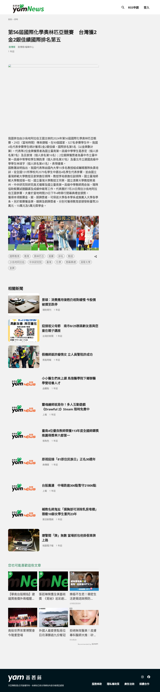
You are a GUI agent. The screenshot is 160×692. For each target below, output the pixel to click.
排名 (60, 256)
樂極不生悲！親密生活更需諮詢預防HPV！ (83, 596)
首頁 (10, 19)
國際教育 (15, 256)
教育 (26, 256)
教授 (70, 256)
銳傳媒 (12, 46)
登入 (146, 7)
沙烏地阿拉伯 (17, 262)
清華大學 (85, 262)
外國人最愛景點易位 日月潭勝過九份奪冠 (53, 633)
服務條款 (97, 684)
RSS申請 (133, 7)
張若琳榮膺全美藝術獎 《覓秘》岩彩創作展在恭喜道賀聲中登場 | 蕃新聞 (53, 596)
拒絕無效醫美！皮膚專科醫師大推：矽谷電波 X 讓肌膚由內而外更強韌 (83, 633)
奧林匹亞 (39, 256)
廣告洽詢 (129, 684)
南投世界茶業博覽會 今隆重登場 (22, 633)
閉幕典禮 (71, 262)
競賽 (51, 256)
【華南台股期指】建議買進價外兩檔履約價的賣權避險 (21, 596)
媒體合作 (144, 684)
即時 (16, 19)
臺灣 (48, 262)
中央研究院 (35, 262)
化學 (58, 262)
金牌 (12, 268)
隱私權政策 (113, 684)
